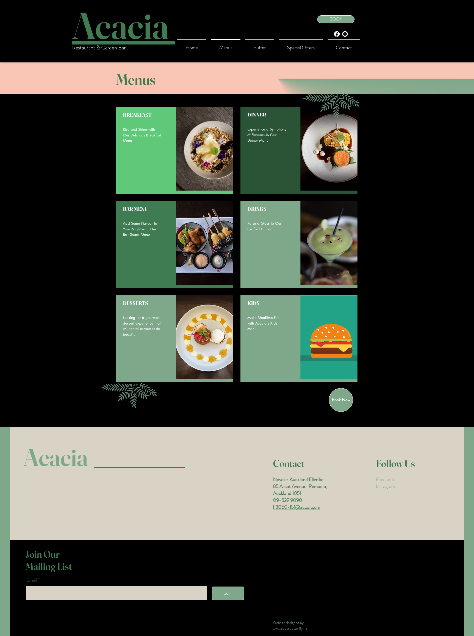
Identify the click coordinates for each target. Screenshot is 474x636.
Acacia (55, 457)
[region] (174, 150)
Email (32, 580)
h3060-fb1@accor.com (296, 507)
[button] (300, 45)
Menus (136, 79)
